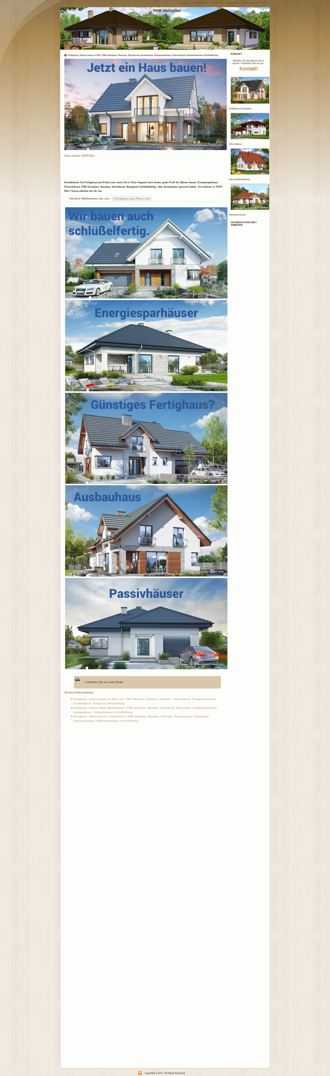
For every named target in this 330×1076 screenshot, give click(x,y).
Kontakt (264, 3)
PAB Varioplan (167, 10)
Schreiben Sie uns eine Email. (104, 682)
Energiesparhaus (201, 3)
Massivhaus (217, 3)
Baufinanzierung (250, 3)
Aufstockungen (233, 3)
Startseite (185, 3)
